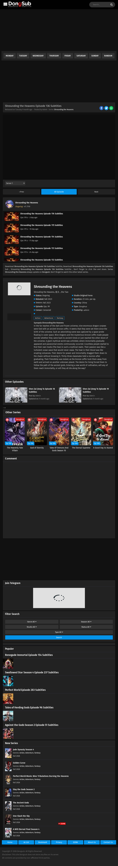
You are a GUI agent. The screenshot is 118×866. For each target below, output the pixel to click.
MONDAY (10, 56)
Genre (31, 622)
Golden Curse (19, 763)
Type (58, 632)
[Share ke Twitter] (106, 108)
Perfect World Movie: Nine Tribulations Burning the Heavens (41, 776)
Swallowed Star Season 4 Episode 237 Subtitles (32, 672)
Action (38, 318)
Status (85, 627)
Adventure (48, 318)
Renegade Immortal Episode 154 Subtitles (29, 655)
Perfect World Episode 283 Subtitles (25, 690)
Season (85, 622)
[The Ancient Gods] (8, 810)
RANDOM (108, 56)
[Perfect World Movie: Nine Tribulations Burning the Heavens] (8, 784)
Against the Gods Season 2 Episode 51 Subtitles (31, 725)
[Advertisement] (59, 31)
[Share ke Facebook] (101, 108)
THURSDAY (54, 56)
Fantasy (60, 318)
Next (96, 192)
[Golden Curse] (8, 770)
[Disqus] (59, 499)
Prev (22, 192)
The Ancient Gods (21, 802)
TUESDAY (23, 56)
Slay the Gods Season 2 (24, 789)
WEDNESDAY (38, 56)
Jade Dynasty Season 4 (23, 749)
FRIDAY (67, 56)
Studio (31, 627)
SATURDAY (81, 56)
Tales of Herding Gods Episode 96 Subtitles (29, 707)
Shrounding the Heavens (64, 110)
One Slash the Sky (21, 816)
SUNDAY (95, 56)
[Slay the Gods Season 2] (8, 797)
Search (59, 637)
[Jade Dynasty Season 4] (8, 757)
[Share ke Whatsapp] (111, 108)
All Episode (59, 192)
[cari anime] (111, 5)
